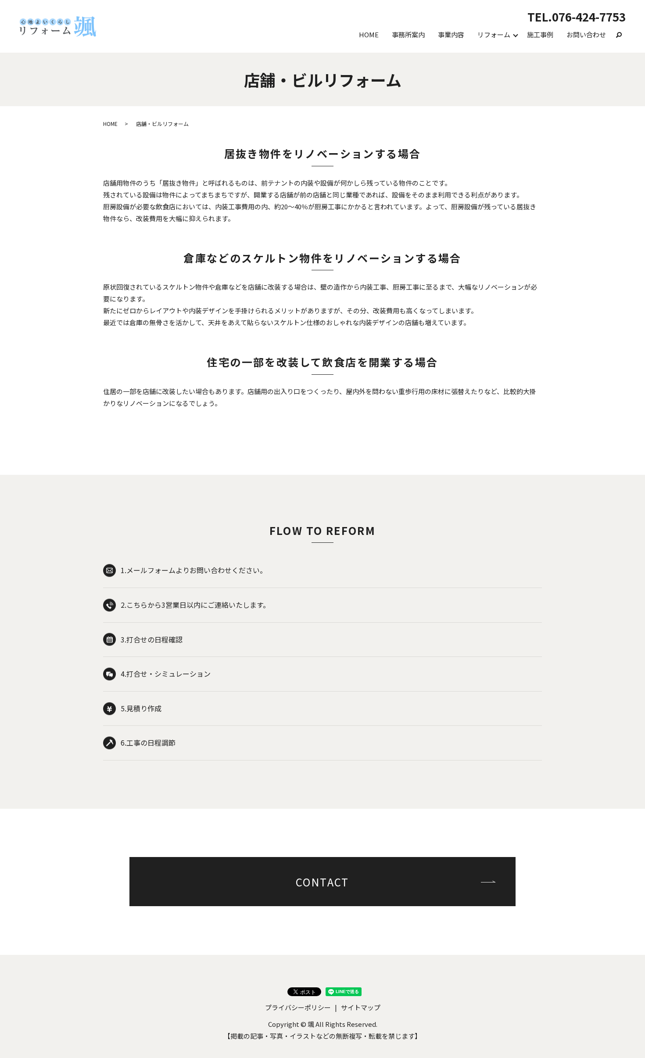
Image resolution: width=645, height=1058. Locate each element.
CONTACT (322, 881)
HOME (369, 34)
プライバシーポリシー (298, 1007)
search (619, 35)
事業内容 (451, 34)
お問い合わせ (586, 34)
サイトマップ (360, 1007)
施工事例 (540, 34)
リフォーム (493, 34)
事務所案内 (408, 34)
